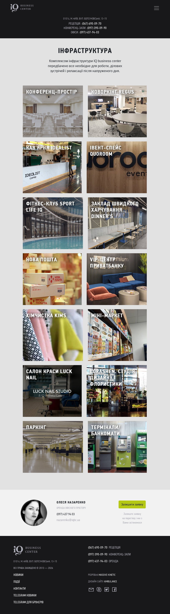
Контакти (19, 588)
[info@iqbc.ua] (91, 591)
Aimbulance (110, 581)
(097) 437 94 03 (66, 514)
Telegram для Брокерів (28, 602)
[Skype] (99, 591)
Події (16, 582)
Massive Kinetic (107, 574)
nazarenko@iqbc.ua (68, 520)
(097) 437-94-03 (89, 32)
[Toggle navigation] (156, 8)
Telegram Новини (24, 595)
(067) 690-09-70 (91, 23)
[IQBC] (33, 8)
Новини (18, 575)
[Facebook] (114, 591)
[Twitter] (106, 591)
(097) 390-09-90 (97, 28)
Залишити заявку (132, 504)
